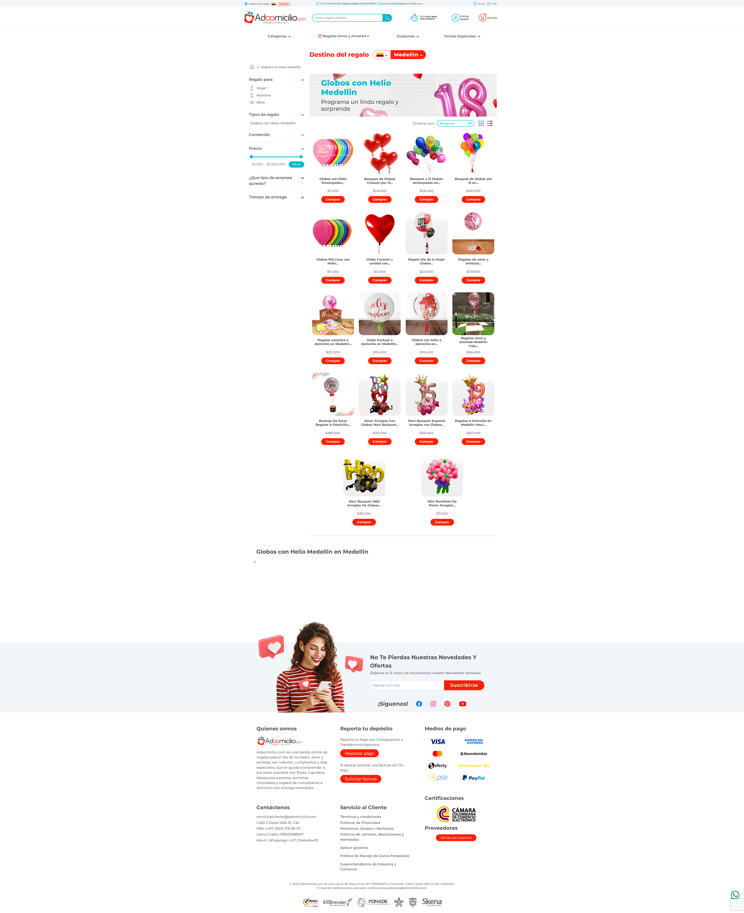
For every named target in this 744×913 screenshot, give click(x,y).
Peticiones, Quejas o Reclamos (367, 828)
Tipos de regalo (264, 114)
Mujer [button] (262, 88)
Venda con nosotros (456, 838)
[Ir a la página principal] (252, 67)
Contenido (259, 134)
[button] (273, 4)
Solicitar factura (361, 778)
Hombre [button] (264, 95)
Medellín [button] (284, 4)
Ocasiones (406, 36)
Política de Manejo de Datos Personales (374, 856)
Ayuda (481, 3)
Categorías (278, 36)
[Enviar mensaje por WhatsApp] (735, 895)
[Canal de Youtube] (462, 704)
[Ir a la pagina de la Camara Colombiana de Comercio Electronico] (456, 814)
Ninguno (447, 123)
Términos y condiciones (360, 817)
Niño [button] (261, 102)
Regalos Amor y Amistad (344, 36)
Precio (255, 148)
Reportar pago (359, 753)
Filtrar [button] (296, 164)
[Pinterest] (447, 704)
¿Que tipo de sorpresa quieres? (270, 180)
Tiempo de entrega (268, 197)
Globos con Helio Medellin (281, 67)
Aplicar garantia (354, 848)
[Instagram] (433, 704)
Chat (494, 3)
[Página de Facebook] (419, 704)
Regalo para (261, 79)
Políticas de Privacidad (360, 823)
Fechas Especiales (460, 36)
